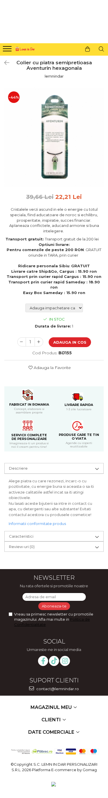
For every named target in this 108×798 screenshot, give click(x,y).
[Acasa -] (25, 48)
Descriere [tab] (18, 468)
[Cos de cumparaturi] (87, 49)
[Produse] (8, 50)
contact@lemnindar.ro (57, 688)
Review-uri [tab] (22, 546)
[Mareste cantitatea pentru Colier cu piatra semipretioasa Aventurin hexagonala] (39, 342)
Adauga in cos (69, 342)
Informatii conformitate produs (37, 523)
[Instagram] (65, 661)
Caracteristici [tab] (21, 536)
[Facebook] (43, 661)
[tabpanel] (54, 137)
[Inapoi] (4, 62)
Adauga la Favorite (52, 367)
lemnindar (54, 76)
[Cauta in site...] (101, 49)
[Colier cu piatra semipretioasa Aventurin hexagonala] (54, 137)
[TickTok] (54, 661)
